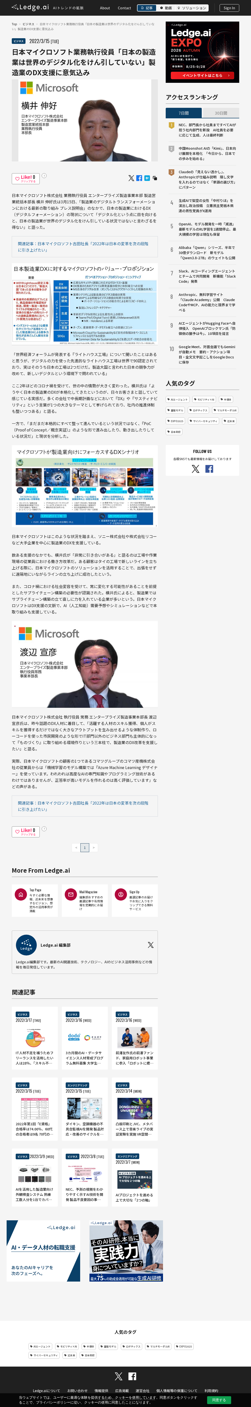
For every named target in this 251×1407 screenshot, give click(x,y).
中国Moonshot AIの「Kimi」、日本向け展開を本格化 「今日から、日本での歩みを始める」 (207, 153)
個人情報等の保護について (177, 1390)
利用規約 (211, 1390)
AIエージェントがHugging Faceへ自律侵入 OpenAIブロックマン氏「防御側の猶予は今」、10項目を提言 (207, 328)
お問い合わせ (77, 1390)
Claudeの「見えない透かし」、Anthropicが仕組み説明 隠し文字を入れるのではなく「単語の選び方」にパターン (207, 179)
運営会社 (143, 1390)
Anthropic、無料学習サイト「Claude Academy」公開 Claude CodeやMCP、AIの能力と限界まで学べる (207, 302)
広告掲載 (122, 1390)
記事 (149, 7)
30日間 (221, 113)
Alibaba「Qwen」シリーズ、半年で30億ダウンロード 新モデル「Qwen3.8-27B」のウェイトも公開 (207, 252)
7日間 (184, 113)
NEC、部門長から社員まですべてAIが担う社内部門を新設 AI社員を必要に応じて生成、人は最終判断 (207, 129)
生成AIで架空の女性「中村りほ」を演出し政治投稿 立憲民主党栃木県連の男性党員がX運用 (206, 205)
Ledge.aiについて (46, 1390)
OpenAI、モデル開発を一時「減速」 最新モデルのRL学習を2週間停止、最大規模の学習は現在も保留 (207, 229)
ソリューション (194, 7)
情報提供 (101, 1390)
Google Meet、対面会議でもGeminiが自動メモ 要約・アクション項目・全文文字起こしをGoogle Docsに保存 (207, 354)
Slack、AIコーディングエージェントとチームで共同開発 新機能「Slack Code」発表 (207, 276)
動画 (168, 7)
